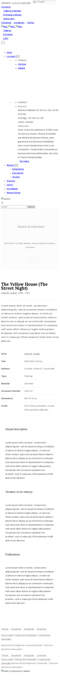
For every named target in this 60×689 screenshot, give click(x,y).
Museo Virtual (13, 192)
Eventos (11, 181)
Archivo (16, 177)
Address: (5, 369)
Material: (5, 383)
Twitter (35, 231)
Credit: (4, 406)
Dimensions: (7, 398)
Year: (3, 361)
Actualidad (12, 189)
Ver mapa (24, 161)
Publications (12, 554)
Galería (21, 68)
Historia (22, 64)
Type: (4, 376)
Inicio (9, 52)
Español (41, 2)
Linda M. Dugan (9, 293)
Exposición (17, 173)
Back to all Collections (31, 226)
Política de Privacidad (25, 635)
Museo (10, 165)
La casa (11, 56)
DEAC (10, 185)
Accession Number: (11, 391)
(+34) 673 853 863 (21, 3)
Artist (4, 354)
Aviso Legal (7, 635)
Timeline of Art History (19, 491)
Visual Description (16, 429)
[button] (6, 7)
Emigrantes (18, 169)
